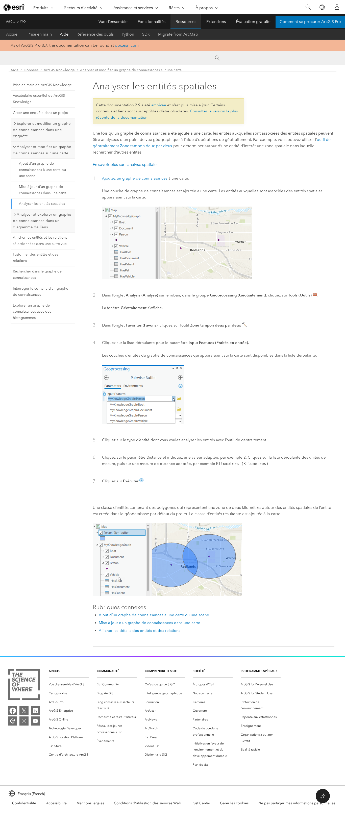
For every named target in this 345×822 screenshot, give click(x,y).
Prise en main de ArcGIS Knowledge (42, 85)
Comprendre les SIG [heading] (161, 671)
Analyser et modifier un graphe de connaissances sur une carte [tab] (42, 149)
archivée (158, 105)
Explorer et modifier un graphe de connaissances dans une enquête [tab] (42, 129)
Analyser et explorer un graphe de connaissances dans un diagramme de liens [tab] (42, 220)
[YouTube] (35, 721)
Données (31, 70)
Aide (64, 34)
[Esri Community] (12, 721)
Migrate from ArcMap (178, 34)
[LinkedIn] (35, 710)
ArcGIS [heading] (54, 671)
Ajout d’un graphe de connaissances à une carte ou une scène (42, 169)
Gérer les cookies (234, 803)
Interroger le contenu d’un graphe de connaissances (40, 291)
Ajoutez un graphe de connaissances (134, 178)
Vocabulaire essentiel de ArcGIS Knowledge (39, 98)
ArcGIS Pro (16, 21)
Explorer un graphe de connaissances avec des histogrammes (32, 311)
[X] (24, 710)
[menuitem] (69, 684)
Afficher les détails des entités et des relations (139, 630)
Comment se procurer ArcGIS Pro (310, 21)
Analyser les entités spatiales (42, 204)
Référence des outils (95, 34)
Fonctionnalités (151, 21)
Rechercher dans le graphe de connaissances (37, 274)
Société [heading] (199, 671)
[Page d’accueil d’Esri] (14, 7)
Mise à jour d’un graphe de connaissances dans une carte (42, 190)
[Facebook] (12, 710)
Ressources (186, 21)
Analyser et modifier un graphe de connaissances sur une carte (131, 70)
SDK (146, 34)
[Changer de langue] (322, 7)
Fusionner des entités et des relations (35, 257)
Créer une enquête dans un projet (40, 113)
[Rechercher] (308, 7)
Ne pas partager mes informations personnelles (296, 803)
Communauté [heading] (108, 671)
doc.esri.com (127, 45)
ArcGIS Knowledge (59, 70)
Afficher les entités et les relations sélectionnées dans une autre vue (40, 240)
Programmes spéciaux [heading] (259, 671)
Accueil (12, 34)
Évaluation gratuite (253, 21)
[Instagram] (24, 721)
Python (128, 34)
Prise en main (40, 34)
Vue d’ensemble (113, 21)
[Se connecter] (337, 7)
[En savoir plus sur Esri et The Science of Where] (24, 685)
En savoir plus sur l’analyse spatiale (125, 164)
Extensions (216, 21)
